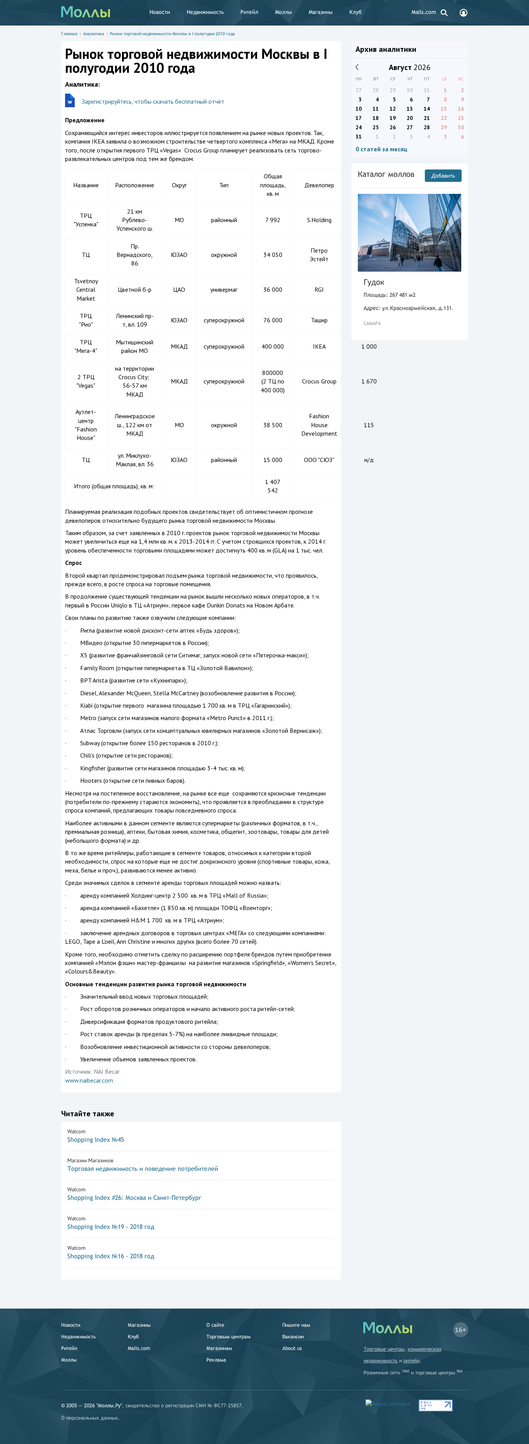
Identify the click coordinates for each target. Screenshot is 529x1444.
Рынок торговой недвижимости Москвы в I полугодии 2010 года (172, 33)
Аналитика (93, 33)
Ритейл (249, 12)
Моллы (283, 12)
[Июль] (357, 67)
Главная (69, 33)
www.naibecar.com (89, 1080)
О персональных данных (89, 1418)
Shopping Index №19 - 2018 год (110, 1226)
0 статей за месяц (381, 149)
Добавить (443, 176)
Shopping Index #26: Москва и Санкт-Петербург (134, 1197)
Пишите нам (296, 1325)
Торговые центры (384, 1349)
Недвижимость (205, 12)
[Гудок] (410, 233)
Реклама (216, 1360)
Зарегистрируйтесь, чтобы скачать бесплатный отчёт (153, 101)
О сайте (215, 1325)
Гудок (374, 281)
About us (292, 1348)
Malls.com (424, 12)
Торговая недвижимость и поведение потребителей (142, 1168)
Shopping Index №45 (95, 1139)
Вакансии (293, 1337)
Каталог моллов (386, 173)
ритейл (411, 1361)
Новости (159, 12)
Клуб (355, 12)
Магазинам (219, 1348)
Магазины (321, 12)
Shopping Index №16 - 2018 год (110, 1256)
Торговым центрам (228, 1337)
